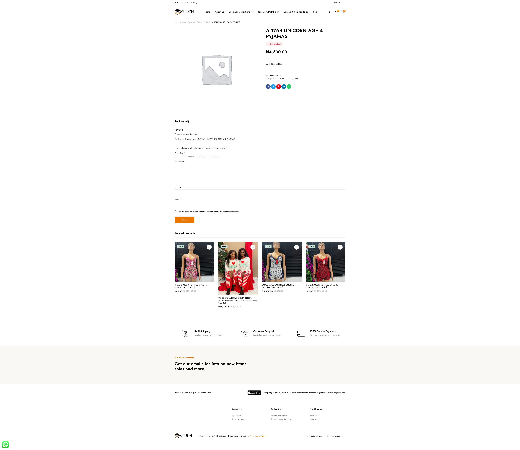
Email (178, 199)
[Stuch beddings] (185, 12)
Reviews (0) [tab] (182, 121)
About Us (219, 11)
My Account (340, 2)
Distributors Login (238, 419)
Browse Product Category (281, 419)
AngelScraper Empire (258, 436)
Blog (315, 11)
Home (207, 11)
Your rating (180, 153)
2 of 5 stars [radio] (183, 156)
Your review (180, 161)
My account (236, 415)
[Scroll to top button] (514, 444)
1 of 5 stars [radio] (176, 156)
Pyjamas (191, 22)
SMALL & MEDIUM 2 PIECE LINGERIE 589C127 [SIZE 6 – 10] (278, 286)
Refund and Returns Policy (335, 436)
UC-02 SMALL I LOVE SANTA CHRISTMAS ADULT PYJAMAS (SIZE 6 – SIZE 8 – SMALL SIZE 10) (237, 300)
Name (178, 188)
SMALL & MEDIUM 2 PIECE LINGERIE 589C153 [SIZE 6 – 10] (322, 286)
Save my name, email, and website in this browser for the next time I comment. (208, 211)
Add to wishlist (275, 64)
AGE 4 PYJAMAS (203, 22)
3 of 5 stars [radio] (191, 156)
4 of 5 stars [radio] (202, 156)
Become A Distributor (268, 11)
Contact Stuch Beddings (295, 11)
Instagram (313, 419)
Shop (184, 22)
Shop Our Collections (239, 11)
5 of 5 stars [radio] (214, 156)
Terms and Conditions (314, 436)
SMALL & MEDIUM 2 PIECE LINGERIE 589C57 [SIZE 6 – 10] (191, 286)
